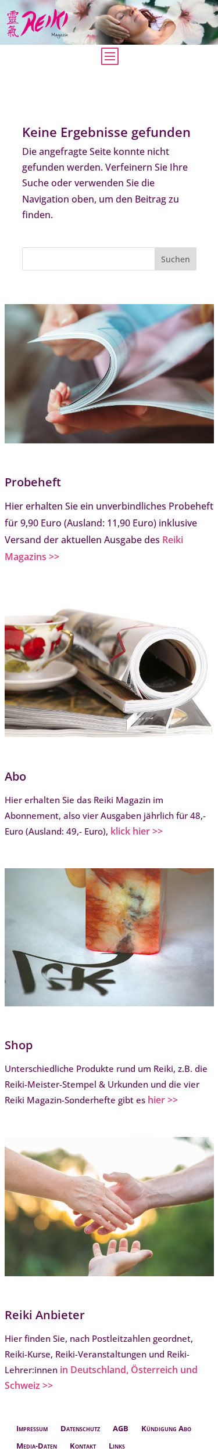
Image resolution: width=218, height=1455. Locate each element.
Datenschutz (80, 1429)
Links (117, 1446)
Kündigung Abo (166, 1429)
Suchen (175, 259)
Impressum (32, 1429)
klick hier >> (136, 831)
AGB (120, 1429)
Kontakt (83, 1446)
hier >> (163, 1099)
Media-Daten (36, 1446)
